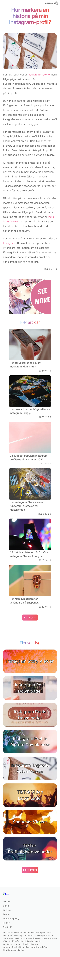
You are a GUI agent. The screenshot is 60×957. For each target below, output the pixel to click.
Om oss (6, 901)
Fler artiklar (30, 617)
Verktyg (7, 910)
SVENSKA (49, 3)
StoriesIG (7, 927)
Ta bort (6, 922)
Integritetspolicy (11, 918)
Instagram (9, 243)
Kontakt (6, 914)
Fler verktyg (30, 869)
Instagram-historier (39, 74)
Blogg (6, 905)
